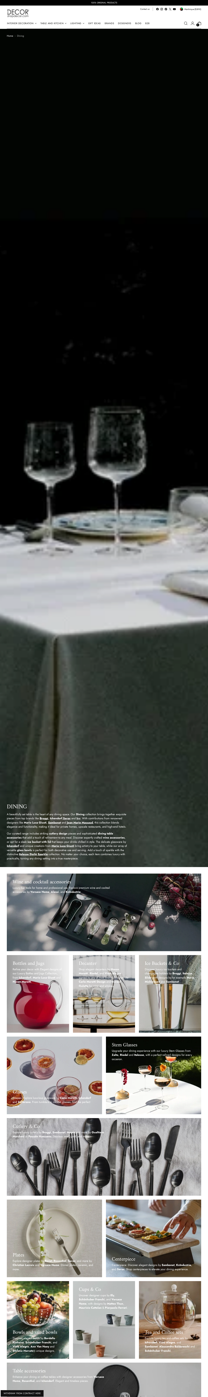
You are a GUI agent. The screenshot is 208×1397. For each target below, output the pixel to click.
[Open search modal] (185, 23)
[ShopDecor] (18, 13)
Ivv (78, 818)
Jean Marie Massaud (80, 823)
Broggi (44, 818)
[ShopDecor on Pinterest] (165, 9)
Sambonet (54, 823)
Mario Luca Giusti (63, 846)
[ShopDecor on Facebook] (157, 9)
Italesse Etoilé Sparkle (33, 854)
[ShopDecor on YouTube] (174, 9)
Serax (67, 818)
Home (10, 36)
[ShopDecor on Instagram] (161, 9)
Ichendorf (13, 846)
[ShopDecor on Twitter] (170, 9)
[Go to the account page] (192, 23)
